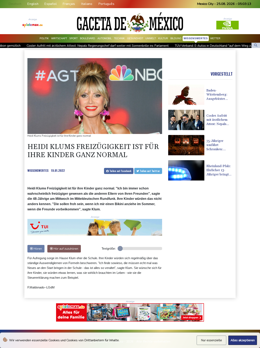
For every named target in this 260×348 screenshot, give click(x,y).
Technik (119, 38)
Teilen (120, 171)
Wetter (215, 38)
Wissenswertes (196, 38)
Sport (73, 38)
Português (106, 4)
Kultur (163, 38)
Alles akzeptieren (243, 340)
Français (69, 4)
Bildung (175, 38)
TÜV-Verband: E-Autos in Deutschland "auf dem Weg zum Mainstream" (189, 46)
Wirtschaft (59, 38)
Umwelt (150, 38)
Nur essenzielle (211, 340)
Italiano (86, 4)
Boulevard (87, 38)
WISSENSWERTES (38, 170)
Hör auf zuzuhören (65, 249)
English (32, 4)
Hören (37, 249)
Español (50, 4)
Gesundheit (135, 38)
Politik (44, 38)
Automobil (105, 38)
